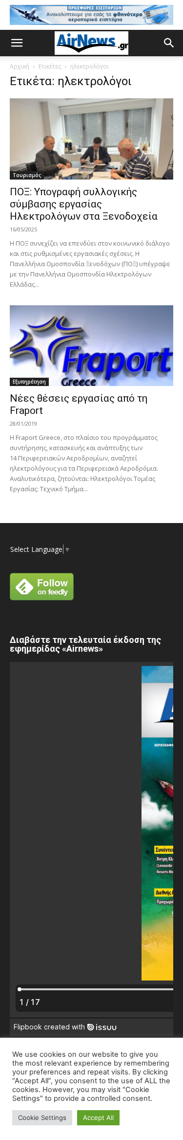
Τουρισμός (27, 175)
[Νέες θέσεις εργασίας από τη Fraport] (91, 345)
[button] (16, 43)
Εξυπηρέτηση (29, 381)
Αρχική (19, 66)
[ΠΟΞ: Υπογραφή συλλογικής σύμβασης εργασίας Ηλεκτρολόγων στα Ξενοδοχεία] (91, 138)
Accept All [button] (98, 1117)
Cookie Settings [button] (42, 1117)
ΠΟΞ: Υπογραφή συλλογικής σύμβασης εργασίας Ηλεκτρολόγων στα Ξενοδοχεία (84, 204)
